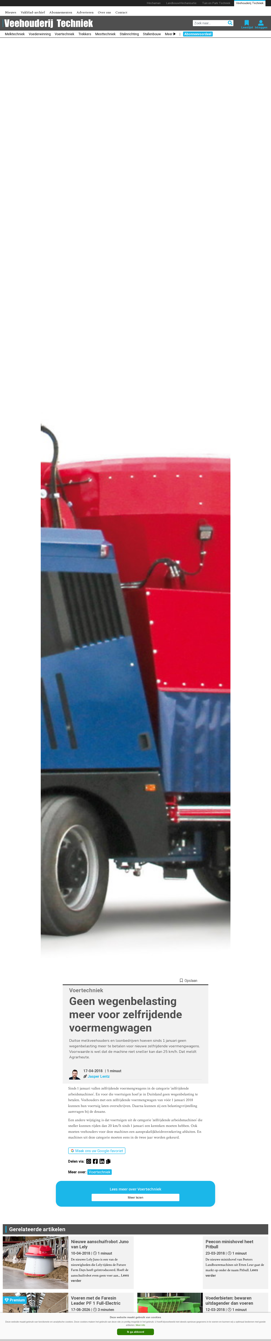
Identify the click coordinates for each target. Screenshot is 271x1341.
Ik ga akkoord (135, 1331)
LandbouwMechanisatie (181, 3)
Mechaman (154, 3)
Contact (121, 12)
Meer (169, 34)
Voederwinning (40, 34)
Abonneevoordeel (197, 34)
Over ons (104, 12)
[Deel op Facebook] (96, 1161)
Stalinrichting (129, 34)
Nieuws (10, 12)
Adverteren (85, 12)
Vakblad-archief (33, 12)
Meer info (140, 1325)
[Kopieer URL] (109, 1161)
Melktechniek (15, 34)
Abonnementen (60, 12)
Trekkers (84, 34)
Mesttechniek (105, 34)
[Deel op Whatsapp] (89, 1161)
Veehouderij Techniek (250, 3)
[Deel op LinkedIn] (103, 1161)
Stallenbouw (152, 34)
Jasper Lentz (99, 1076)
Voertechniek (64, 34)
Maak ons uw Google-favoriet (99, 1151)
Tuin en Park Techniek (216, 3)
